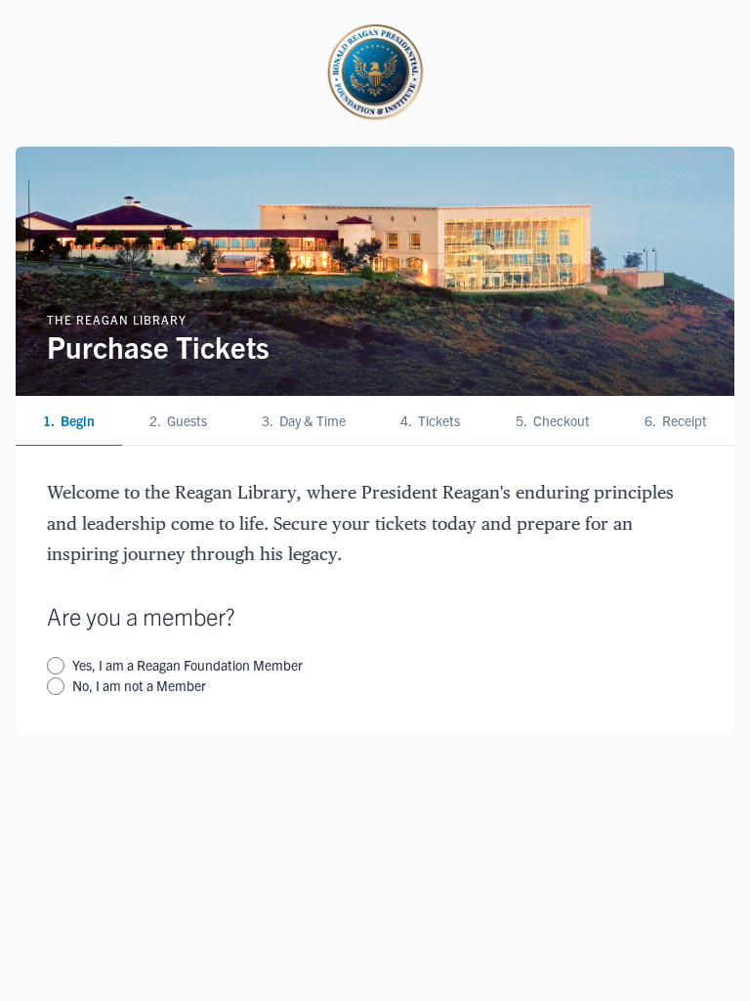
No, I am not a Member (139, 685)
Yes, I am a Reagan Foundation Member (187, 665)
